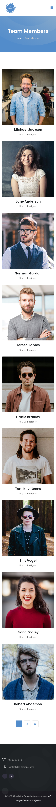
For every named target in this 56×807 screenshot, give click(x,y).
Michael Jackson (28, 129)
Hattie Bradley (28, 417)
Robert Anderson (28, 704)
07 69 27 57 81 (16, 760)
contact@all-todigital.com (21, 767)
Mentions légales (32, 800)
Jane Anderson (28, 201)
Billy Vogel (28, 560)
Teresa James (28, 345)
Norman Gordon (28, 273)
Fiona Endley (28, 632)
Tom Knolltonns (28, 488)
